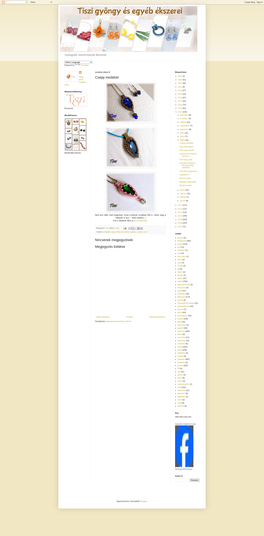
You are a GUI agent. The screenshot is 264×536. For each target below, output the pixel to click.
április (182, 190)
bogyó (113, 232)
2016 (180, 105)
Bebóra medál (185, 185)
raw (178, 372)
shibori (180, 375)
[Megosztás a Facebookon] (138, 228)
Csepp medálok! (186, 143)
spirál (179, 378)
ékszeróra (181, 288)
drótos (180, 278)
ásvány (180, 238)
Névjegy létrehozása (183, 469)
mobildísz (181, 353)
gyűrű (179, 312)
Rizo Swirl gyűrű (186, 147)
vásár (179, 400)
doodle (180, 275)
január (183, 201)
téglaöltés (181, 397)
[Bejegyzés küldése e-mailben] (125, 228)
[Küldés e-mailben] (129, 228)
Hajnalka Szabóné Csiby (185, 424)
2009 (180, 219)
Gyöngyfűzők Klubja (185, 303)
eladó (179, 291)
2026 (180, 76)
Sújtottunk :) (184, 175)
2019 (180, 94)
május (182, 140)
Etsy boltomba (140, 221)
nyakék (180, 356)
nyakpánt (181, 362)
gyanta (180, 300)
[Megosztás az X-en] (135, 228)
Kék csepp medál (187, 150)
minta (179, 350)
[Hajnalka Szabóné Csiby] (184, 466)
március (183, 193)
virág (179, 403)
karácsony (181, 325)
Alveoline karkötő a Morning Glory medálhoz (188, 165)
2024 (180, 83)
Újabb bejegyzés (103, 317)
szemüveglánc (183, 384)
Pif (178, 369)
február (183, 197)
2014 (180, 112)
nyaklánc (133, 232)
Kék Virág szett (186, 160)
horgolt (180, 319)
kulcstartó (181, 337)
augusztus (184, 129)
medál (126, 232)
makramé (181, 344)
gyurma (180, 309)
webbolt (180, 406)
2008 (180, 223)
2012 (180, 209)
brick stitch (181, 256)
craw (179, 263)
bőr (178, 253)
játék (179, 322)
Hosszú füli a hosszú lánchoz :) (188, 155)
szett (145, 232)
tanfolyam (181, 390)
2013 (180, 205)
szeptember (185, 126)
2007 (180, 227)
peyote (139, 232)
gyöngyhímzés (183, 306)
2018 (180, 98)
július (182, 133)
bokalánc (181, 250)
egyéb (180, 281)
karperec (181, 331)
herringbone (182, 316)
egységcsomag (183, 285)
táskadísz (181, 393)
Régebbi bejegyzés (157, 317)
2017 (180, 101)
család (180, 266)
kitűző (179, 334)
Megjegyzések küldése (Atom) (118, 321)
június (182, 136)
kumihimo (181, 341)
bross (179, 260)
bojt (178, 247)
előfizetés (181, 294)
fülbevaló (120, 232)
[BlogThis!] (132, 228)
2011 (180, 212)
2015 (180, 108)
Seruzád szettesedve (188, 171)
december (184, 115)
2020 (180, 90)
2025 (180, 80)
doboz (180, 272)
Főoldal (129, 317)
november (184, 118)
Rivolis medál (185, 178)
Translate (85, 65)
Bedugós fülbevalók (188, 182)
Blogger (143, 501)
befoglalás (106, 232)
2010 (180, 216)
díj (178, 269)
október (183, 122)
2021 (180, 87)
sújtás (179, 381)
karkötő (180, 328)
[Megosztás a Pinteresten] (141, 228)
